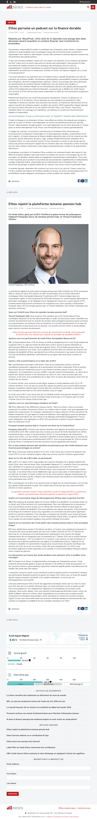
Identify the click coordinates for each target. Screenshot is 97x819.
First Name (11, 774)
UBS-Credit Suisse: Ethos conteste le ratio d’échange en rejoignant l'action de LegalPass (46, 753)
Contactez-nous (83, 808)
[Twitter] (11, 2)
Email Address (13, 764)
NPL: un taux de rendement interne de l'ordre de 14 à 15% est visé (36, 701)
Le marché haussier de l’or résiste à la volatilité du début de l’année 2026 (39, 707)
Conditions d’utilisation (54, 817)
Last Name (11, 783)
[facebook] (79, 180)
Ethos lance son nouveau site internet (23, 741)
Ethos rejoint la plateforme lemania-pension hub (28, 729)
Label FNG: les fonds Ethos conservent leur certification (31, 747)
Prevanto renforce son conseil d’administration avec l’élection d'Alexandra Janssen (43, 713)
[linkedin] (86, 180)
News (11, 22)
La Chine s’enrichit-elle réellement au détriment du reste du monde (36, 695)
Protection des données (70, 817)
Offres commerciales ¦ (67, 808)
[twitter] (82, 180)
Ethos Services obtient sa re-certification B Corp (27, 735)
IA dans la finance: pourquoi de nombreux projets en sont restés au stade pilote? (42, 719)
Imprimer (15, 181)
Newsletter (86, 2)
